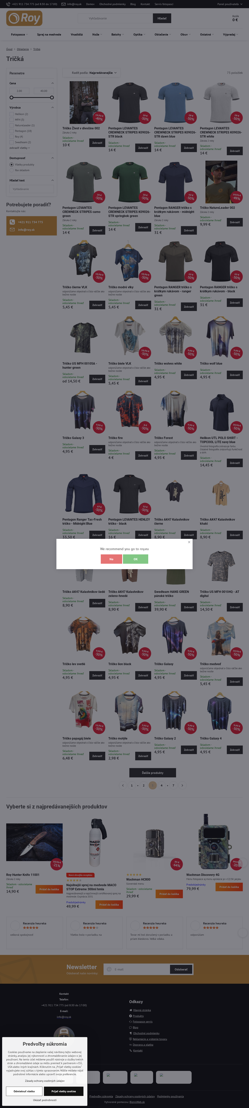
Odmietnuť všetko (24, 1091)
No (111, 559)
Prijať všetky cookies (64, 1091)
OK (136, 559)
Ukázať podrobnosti (45, 1100)
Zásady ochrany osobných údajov (45, 1081)
